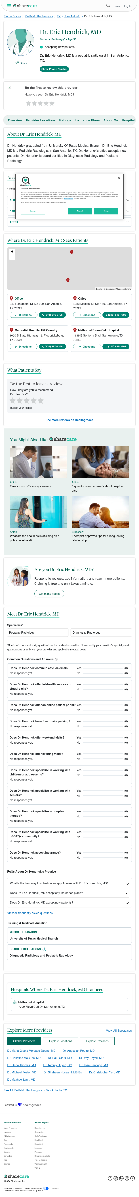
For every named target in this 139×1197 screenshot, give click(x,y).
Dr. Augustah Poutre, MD (79, 1050)
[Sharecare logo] (43, 1176)
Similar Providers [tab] (24, 1041)
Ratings (65, 120)
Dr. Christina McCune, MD (24, 1058)
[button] (56, 659)
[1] (28, 102)
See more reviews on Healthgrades (69, 420)
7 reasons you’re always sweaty (30, 486)
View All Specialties (119, 1030)
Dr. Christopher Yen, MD (104, 1072)
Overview (15, 120)
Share (23, 63)
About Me (110, 120)
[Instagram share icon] (116, 1179)
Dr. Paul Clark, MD (60, 1058)
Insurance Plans (87, 120)
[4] (46, 102)
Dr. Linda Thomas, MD (21, 1065)
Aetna (14, 222)
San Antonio (72, 16)
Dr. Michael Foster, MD (21, 1072)
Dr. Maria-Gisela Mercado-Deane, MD (31, 1050)
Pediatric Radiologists (39, 16)
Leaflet (99, 288)
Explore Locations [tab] (60, 1041)
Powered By (10, 1105)
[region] (69, 196)
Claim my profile (49, 594)
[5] (52, 102)
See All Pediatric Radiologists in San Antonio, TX (35, 1090)
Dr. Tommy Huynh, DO (57, 1065)
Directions (25, 315)
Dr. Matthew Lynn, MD (21, 1079)
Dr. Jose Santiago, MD (93, 1065)
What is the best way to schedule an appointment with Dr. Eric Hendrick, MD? (59, 883)
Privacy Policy (68, 198)
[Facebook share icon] (110, 1179)
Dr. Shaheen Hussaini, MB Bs (63, 1072)
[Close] (119, 178)
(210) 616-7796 (54, 314)
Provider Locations (41, 120)
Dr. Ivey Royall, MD (91, 1058)
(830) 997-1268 (54, 346)
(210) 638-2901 (117, 346)
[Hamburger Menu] (9, 6)
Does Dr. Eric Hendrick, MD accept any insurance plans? (46, 893)
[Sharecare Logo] (25, 5)
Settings (33, 211)
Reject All (80, 211)
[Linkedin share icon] (121, 1179)
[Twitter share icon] (127, 1179)
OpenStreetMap (113, 288)
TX (59, 16)
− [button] (12, 257)
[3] (40, 102)
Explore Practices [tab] (97, 1041)
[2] (34, 102)
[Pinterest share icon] (132, 1179)
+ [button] (12, 251)
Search (108, 5)
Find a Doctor (12, 16)
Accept (106, 211)
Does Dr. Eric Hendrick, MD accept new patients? (41, 902)
